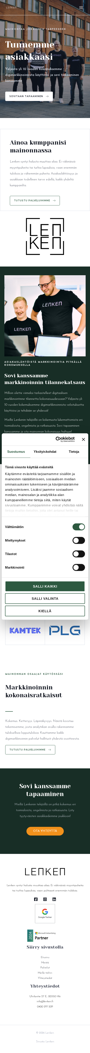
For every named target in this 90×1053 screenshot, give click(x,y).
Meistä (45, 962)
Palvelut (45, 967)
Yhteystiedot (45, 978)
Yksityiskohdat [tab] (45, 451)
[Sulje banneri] (83, 439)
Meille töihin (45, 972)
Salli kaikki (45, 586)
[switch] (79, 540)
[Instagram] (45, 899)
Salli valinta (45, 598)
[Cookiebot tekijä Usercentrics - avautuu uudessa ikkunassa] (56, 439)
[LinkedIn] (54, 899)
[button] (29, 96)
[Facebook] (36, 899)
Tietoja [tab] (74, 451)
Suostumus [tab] (16, 451)
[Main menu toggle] (81, 7)
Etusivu (45, 957)
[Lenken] (11, 7)
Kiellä (45, 611)
